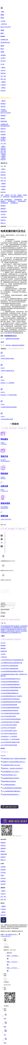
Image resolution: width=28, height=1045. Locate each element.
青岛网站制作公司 (16, 632)
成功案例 (2, 51)
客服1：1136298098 (13, 955)
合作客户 (3, 58)
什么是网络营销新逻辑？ (9, 784)
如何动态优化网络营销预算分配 (11, 687)
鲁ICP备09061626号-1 (11, 934)
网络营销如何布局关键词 (9, 781)
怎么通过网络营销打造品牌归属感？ (12, 788)
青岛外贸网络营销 (6, 626)
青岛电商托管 (4, 203)
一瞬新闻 (3, 82)
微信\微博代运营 (5, 42)
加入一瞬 (3, 76)
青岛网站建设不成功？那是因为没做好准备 (14, 758)
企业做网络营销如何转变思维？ (11, 778)
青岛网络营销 (18, 199)
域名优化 (17, 631)
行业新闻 (3, 85)
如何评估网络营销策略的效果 (10, 684)
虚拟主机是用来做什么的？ (9, 775)
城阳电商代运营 (18, 627)
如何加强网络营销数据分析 (9, 693)
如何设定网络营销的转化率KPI (10, 678)
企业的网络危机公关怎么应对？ (11, 771)
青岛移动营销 (22, 201)
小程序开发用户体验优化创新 (10, 742)
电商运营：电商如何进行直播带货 (15, 345)
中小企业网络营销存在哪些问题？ (11, 791)
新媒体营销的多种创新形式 (9, 710)
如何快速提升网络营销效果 (9, 690)
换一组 (4, 623)
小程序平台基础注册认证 (9, 733)
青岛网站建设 (8, 199)
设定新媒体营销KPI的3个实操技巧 (11, 696)
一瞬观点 (3, 87)
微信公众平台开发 (6, 27)
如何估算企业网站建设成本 (9, 668)
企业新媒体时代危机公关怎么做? (11, 765)
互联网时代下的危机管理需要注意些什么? (13, 761)
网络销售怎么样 (6, 632)
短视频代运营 (4, 39)
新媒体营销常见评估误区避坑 (10, 699)
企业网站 (3, 866)
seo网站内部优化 (10, 631)
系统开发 (2, 17)
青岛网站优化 (12, 201)
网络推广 (2, 33)
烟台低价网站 (11, 629)
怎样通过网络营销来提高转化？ (11, 794)
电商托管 (2, 45)
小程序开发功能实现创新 (9, 745)
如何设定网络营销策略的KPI (10, 681)
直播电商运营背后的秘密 (12, 338)
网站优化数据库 (15, 626)
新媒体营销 (3, 36)
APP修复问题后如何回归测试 (10, 713)
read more (3, 642)
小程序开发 (4, 24)
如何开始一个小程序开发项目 (10, 739)
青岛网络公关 (14, 203)
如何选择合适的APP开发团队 (10, 722)
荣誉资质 (3, 73)
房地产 (2, 875)
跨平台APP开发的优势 (8, 727)
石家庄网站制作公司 (7, 627)
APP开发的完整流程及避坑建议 (11, 719)
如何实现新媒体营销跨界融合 (10, 707)
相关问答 (3, 90)
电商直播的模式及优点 (17, 196)
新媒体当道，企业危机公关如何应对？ (12, 768)
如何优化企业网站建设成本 (9, 665)
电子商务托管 (18, 629)
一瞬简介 (3, 67)
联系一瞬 (3, 79)
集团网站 (3, 881)
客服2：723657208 (13, 961)
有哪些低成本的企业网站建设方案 (11, 662)
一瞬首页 (2, 11)
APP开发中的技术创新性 (9, 725)
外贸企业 (3, 878)
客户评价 (3, 61)
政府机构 (3, 869)
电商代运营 (6, 196)
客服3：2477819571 (13, 968)
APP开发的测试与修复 (8, 716)
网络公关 (2, 48)
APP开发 (3, 21)
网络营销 (2, 30)
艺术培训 (3, 872)
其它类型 (3, 884)
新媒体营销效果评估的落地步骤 (11, 702)
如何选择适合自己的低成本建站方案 (12, 660)
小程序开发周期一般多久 (9, 730)
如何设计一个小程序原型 (9, 736)
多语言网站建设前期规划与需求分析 (12, 671)
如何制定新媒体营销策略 (9, 704)
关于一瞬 (2, 64)
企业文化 (3, 70)
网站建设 (2, 14)
